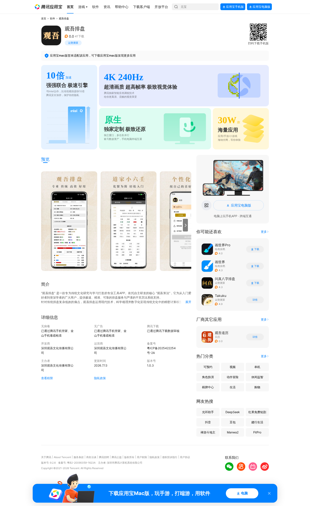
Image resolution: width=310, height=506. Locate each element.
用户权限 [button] (142, 457)
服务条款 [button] (79, 457)
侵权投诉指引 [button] (169, 457)
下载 (256, 249)
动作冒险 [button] (233, 377)
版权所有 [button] (129, 457)
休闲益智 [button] (257, 377)
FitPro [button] (257, 432)
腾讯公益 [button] (117, 457)
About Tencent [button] (62, 457)
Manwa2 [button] (233, 432)
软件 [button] (52, 18)
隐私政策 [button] (100, 378)
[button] (48, 6)
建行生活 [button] (257, 422)
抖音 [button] (208, 422)
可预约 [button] (208, 367)
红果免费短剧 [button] (257, 412)
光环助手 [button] (208, 412)
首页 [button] (43, 18)
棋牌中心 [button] (208, 387)
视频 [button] (233, 367)
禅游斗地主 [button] (208, 432)
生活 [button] (233, 387)
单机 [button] (257, 367)
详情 (254, 299)
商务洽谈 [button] (91, 457)
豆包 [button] (233, 422)
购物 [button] (257, 387)
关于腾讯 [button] (46, 457)
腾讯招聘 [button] (104, 457)
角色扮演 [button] (208, 377)
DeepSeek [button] (232, 412)
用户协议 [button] (185, 457)
